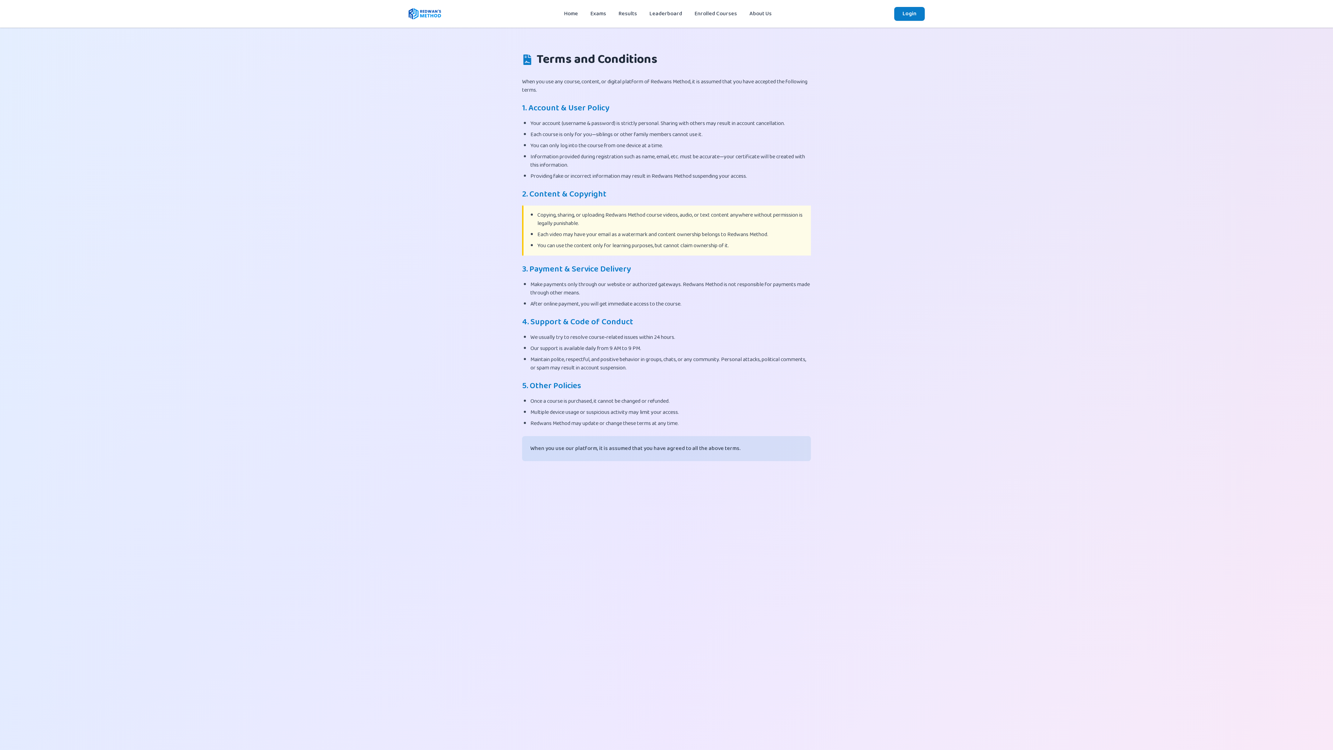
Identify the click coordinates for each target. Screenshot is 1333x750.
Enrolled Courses (716, 13)
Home (571, 13)
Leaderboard (665, 13)
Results (628, 13)
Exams (598, 13)
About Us (760, 13)
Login (909, 13)
